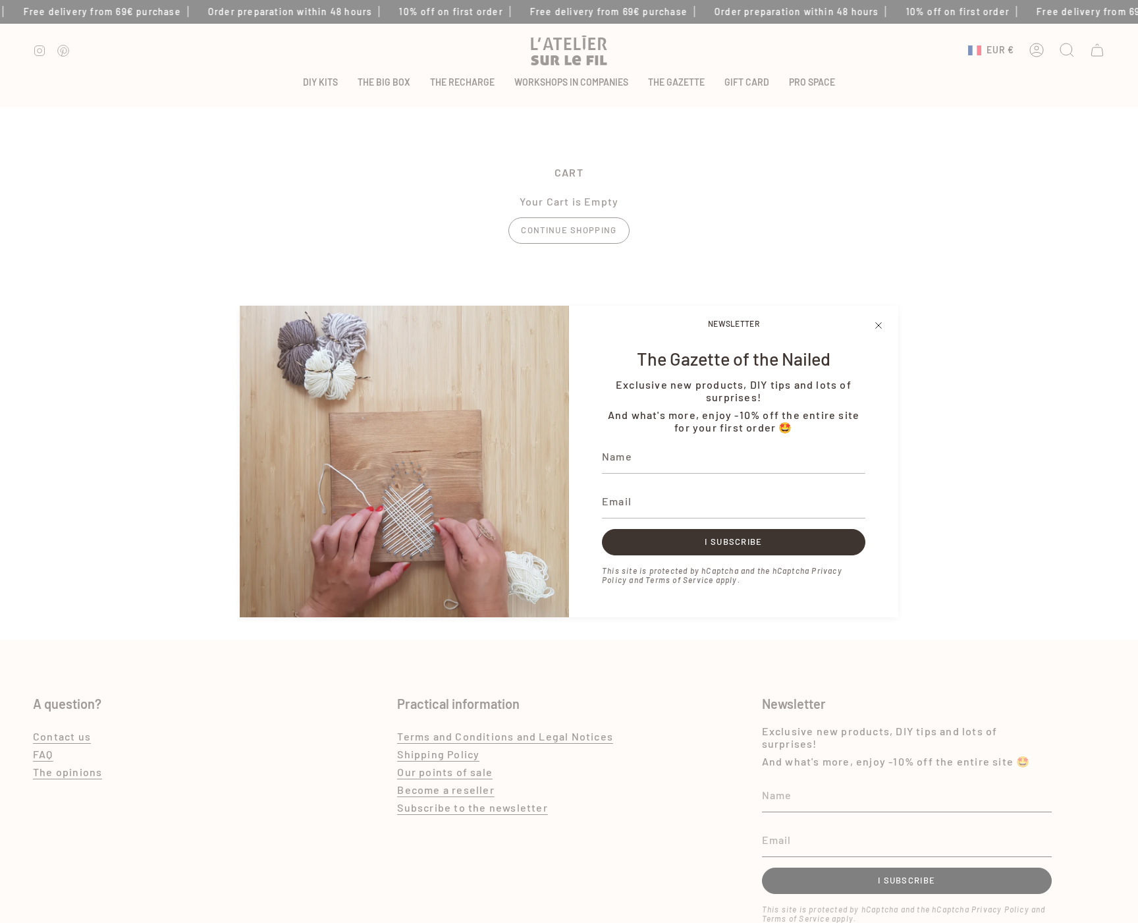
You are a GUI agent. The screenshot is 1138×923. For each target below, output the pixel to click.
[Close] (878, 325)
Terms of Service (679, 579)
